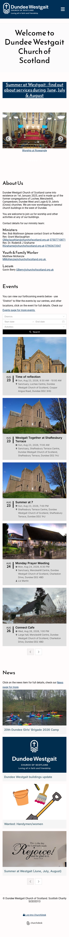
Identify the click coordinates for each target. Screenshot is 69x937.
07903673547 (53, 245)
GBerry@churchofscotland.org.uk (35, 269)
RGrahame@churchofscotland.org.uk (23, 245)
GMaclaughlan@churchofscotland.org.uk (26, 239)
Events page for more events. (19, 310)
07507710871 (58, 239)
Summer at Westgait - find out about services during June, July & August (34, 90)
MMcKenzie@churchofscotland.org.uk (24, 259)
